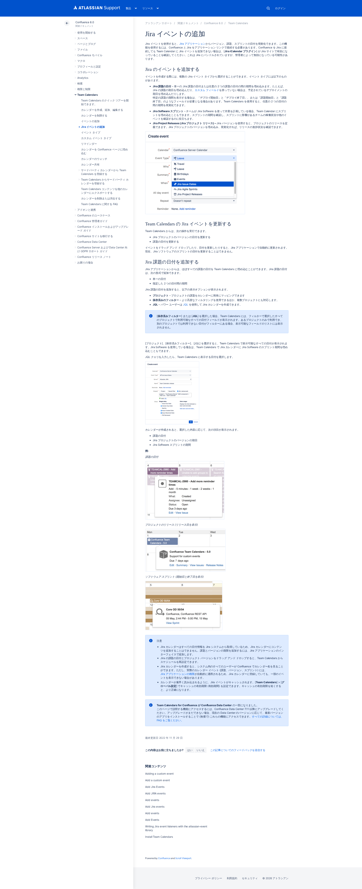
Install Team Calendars (159, 836)
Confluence (164, 858)
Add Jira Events (154, 786)
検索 (268, 8)
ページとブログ (86, 43)
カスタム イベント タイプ (96, 138)
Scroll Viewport (183, 858)
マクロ (81, 60)
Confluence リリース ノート (94, 256)
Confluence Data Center (92, 241)
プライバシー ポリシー (208, 878)
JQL (185, 304)
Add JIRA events (155, 793)
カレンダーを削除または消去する (100, 198)
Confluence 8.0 (84, 22)
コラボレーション (87, 72)
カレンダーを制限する (94, 115)
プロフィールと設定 (89, 66)
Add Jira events (154, 806)
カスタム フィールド (207, 90)
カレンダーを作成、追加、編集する (102, 109)
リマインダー (89, 143)
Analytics (82, 77)
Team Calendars (87, 94)
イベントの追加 (90, 121)
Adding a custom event (159, 773)
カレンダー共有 (90, 164)
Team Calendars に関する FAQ (99, 204)
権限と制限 (83, 89)
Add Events (152, 819)
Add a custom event (157, 780)
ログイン (280, 8)
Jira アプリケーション (192, 43)
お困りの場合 (85, 262)
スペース (82, 38)
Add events (152, 800)
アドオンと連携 (86, 209)
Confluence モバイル (89, 55)
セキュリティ (250, 878)
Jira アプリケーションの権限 (177, 673)
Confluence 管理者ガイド (92, 221)
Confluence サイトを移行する (95, 236)
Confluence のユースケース (93, 215)
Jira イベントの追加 (93, 126)
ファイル (82, 49)
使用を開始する (86, 32)
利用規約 (232, 878)
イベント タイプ (90, 132)
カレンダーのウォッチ (94, 158)
